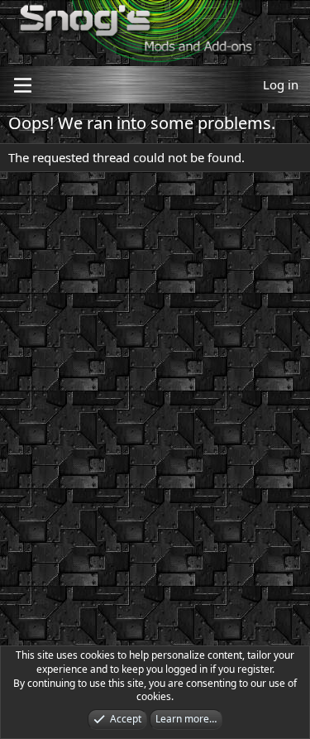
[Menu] (22, 85)
